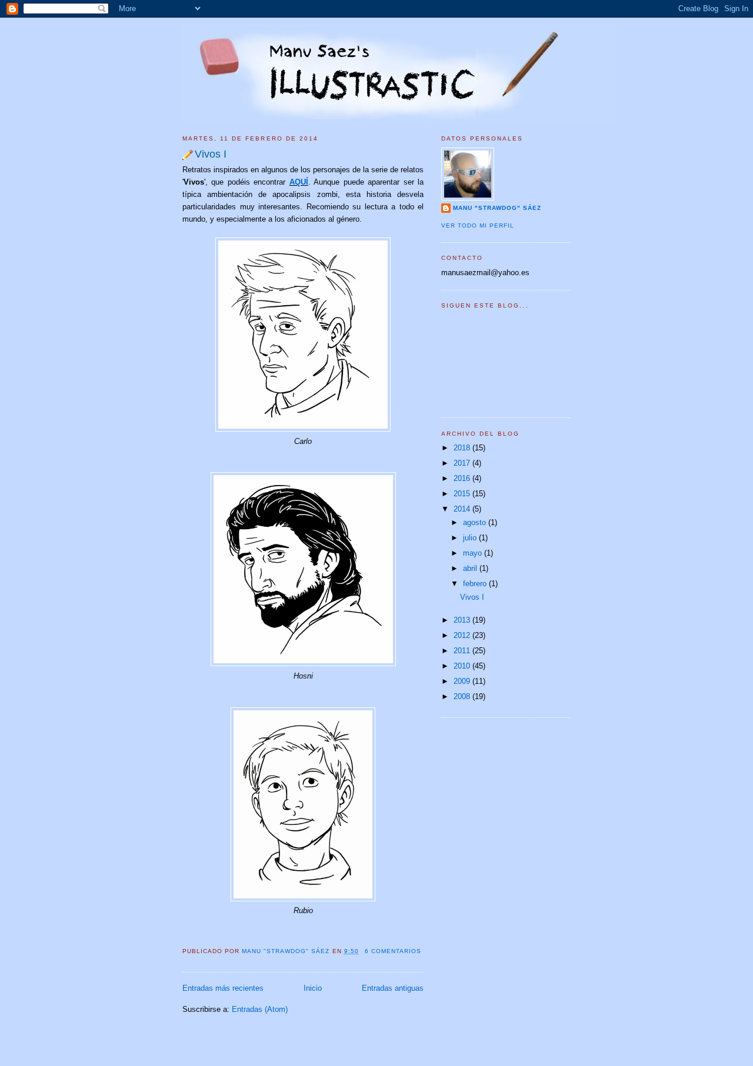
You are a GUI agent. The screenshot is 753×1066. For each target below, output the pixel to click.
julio (471, 537)
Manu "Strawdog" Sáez (287, 951)
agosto (475, 522)
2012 (463, 635)
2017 (463, 463)
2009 (463, 681)
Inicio (313, 988)
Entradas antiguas (393, 988)
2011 (463, 650)
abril (471, 568)
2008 (463, 696)
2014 (463, 508)
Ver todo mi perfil (477, 225)
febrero (476, 583)
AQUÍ (298, 182)
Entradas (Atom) (260, 1009)
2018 (463, 447)
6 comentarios (393, 951)
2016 (463, 478)
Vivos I (210, 154)
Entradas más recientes (223, 988)
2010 (463, 665)
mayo (473, 553)
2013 (463, 620)
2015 (463, 493)
